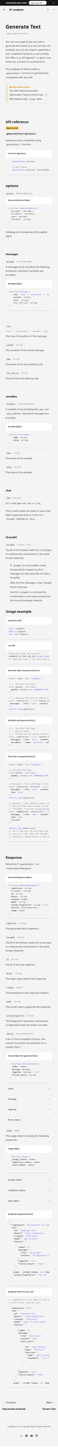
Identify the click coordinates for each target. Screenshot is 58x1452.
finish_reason (14, 1119)
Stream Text (49, 1408)
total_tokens (13, 1200)
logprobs (12, 1109)
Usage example (18, 611)
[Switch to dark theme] (54, 9)
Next (48, 1402)
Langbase (16, 9)
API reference (17, 122)
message (12, 1099)
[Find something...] (48, 9)
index (10, 1088)
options (12, 185)
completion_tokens (17, 1190)
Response (14, 857)
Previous (11, 1402)
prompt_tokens (15, 1179)
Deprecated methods (14, 1408)
